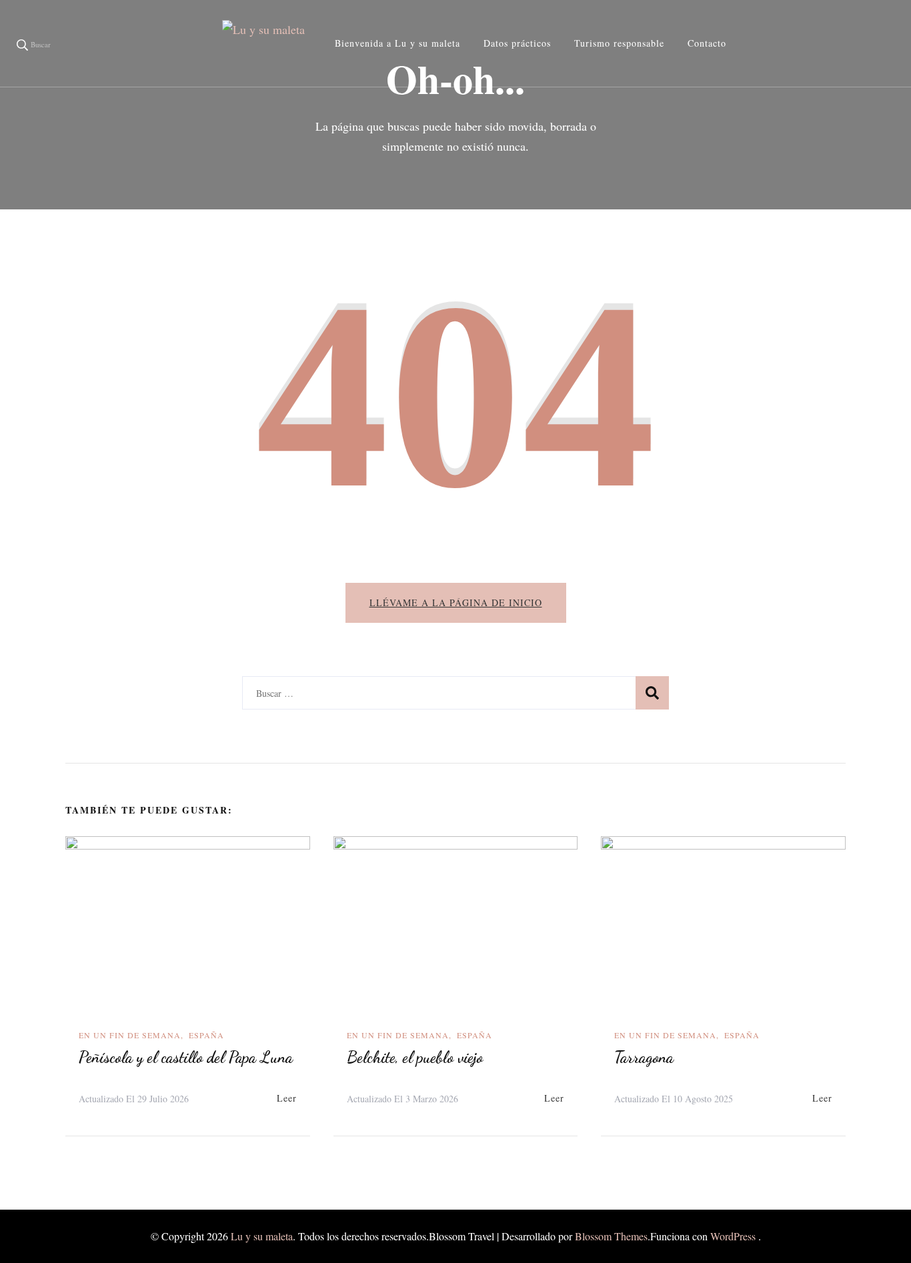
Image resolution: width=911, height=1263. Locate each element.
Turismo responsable (619, 43)
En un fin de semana (130, 1035)
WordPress (733, 1236)
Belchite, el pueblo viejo (415, 1057)
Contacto (707, 43)
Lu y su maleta (262, 1236)
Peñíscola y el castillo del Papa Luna (186, 1057)
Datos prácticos (517, 43)
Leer (287, 1098)
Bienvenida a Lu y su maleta (397, 43)
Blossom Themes (611, 1236)
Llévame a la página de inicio (455, 602)
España (206, 1035)
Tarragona (644, 1057)
